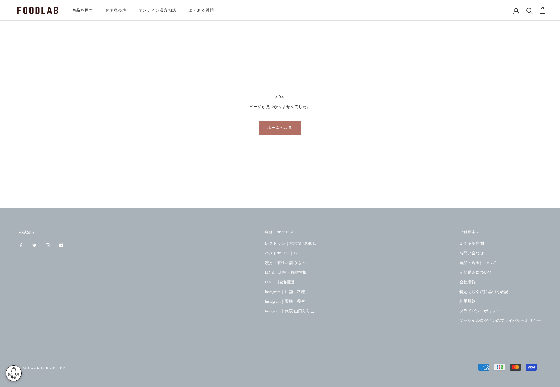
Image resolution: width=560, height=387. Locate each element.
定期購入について (475, 273)
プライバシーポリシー (479, 311)
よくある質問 (201, 10)
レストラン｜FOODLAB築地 (290, 244)
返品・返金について (477, 263)
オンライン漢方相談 (158, 10)
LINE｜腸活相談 (279, 282)
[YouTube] (61, 245)
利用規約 (467, 302)
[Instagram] (48, 245)
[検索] (529, 10)
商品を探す (82, 10)
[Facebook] (21, 245)
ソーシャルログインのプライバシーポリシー (500, 321)
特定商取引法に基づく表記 (483, 292)
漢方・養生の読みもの (285, 263)
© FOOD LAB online (44, 367)
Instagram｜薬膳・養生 (285, 302)
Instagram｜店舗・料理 (285, 292)
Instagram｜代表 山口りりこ (289, 311)
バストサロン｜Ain (282, 253)
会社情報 (467, 282)
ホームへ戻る (280, 127)
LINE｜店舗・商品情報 (286, 273)
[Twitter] (34, 245)
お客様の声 (116, 10)
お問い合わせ (471, 253)
